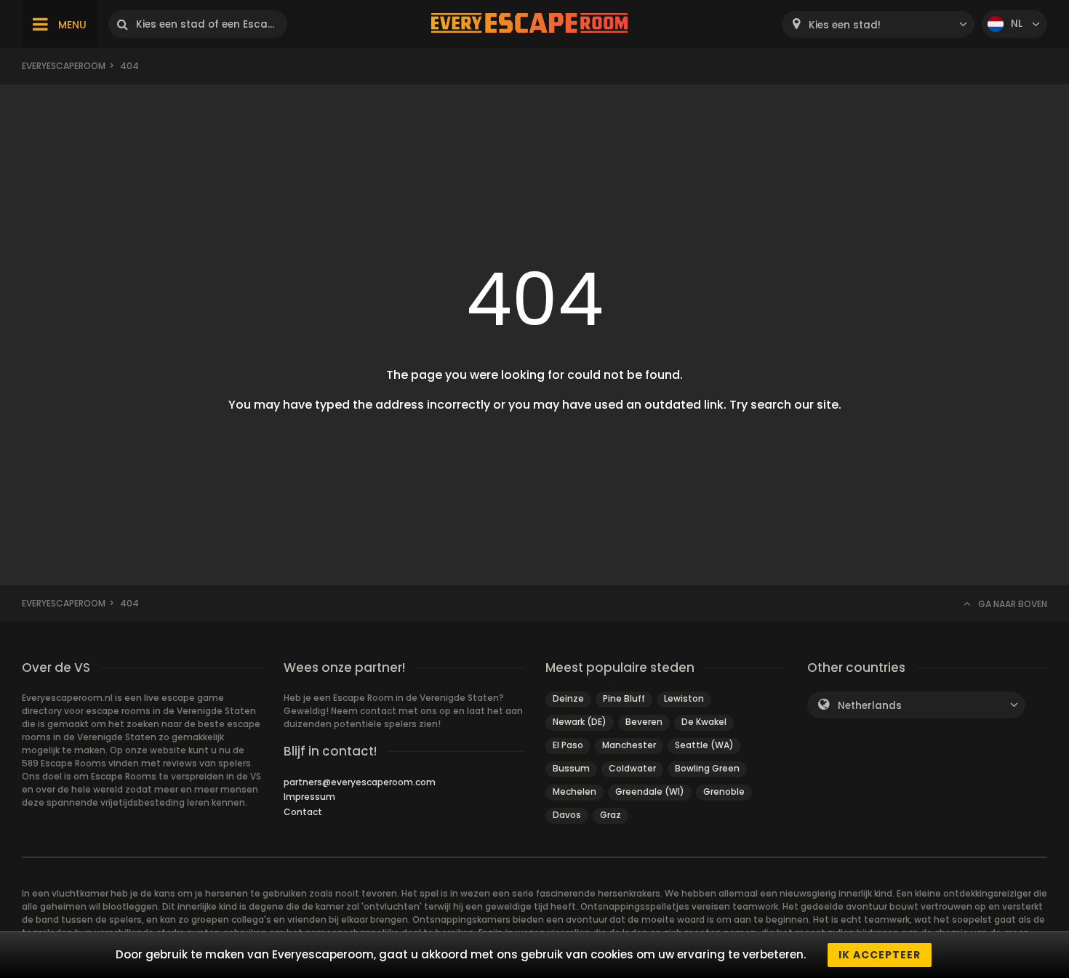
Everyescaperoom (63, 66)
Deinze (568, 698)
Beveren (643, 722)
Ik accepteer (879, 954)
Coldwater (632, 768)
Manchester (629, 745)
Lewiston (684, 698)
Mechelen (574, 791)
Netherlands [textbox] (870, 706)
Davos (567, 815)
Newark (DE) (579, 722)
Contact (303, 812)
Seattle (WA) (704, 745)
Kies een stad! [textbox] (845, 25)
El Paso (568, 745)
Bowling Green (707, 768)
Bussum (571, 768)
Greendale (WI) (649, 791)
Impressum (309, 796)
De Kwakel (703, 722)
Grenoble (724, 791)
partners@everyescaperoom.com (360, 782)
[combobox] (878, 24)
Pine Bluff (624, 698)
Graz (610, 815)
